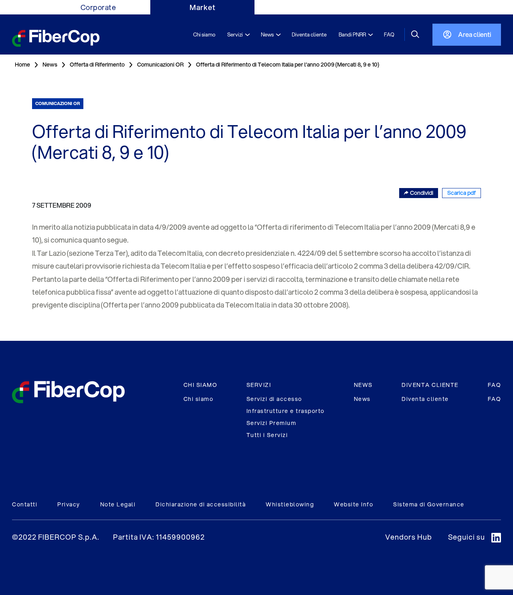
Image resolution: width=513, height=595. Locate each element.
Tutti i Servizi (267, 435)
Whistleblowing (290, 504)
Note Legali (118, 504)
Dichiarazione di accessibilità (201, 504)
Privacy (68, 504)
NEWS (363, 385)
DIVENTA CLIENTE (430, 385)
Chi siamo (199, 399)
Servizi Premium (271, 423)
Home (22, 64)
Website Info (353, 504)
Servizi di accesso (274, 399)
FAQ (494, 385)
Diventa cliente (425, 399)
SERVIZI (258, 385)
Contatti (24, 504)
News (362, 399)
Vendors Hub (408, 537)
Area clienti (474, 34)
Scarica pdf (461, 193)
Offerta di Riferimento (97, 64)
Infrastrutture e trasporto (285, 411)
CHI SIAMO (201, 385)
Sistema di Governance (429, 504)
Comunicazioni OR (160, 64)
